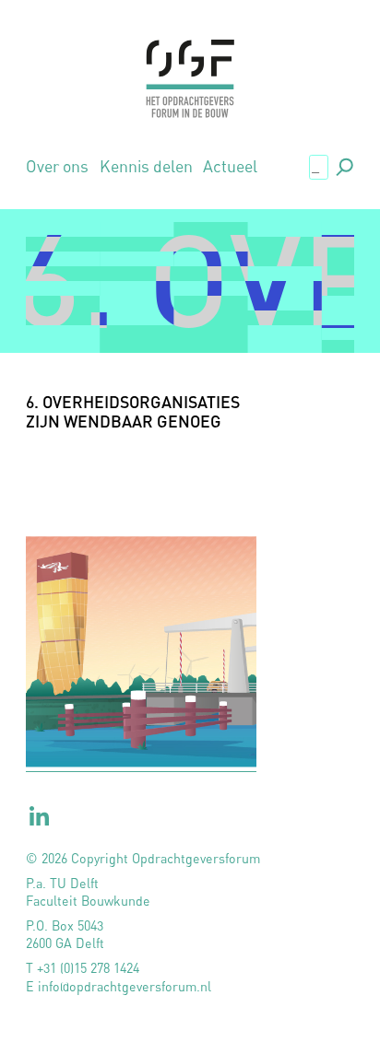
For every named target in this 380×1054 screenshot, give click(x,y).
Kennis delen (146, 167)
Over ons (57, 167)
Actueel (230, 167)
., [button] (343, 165)
